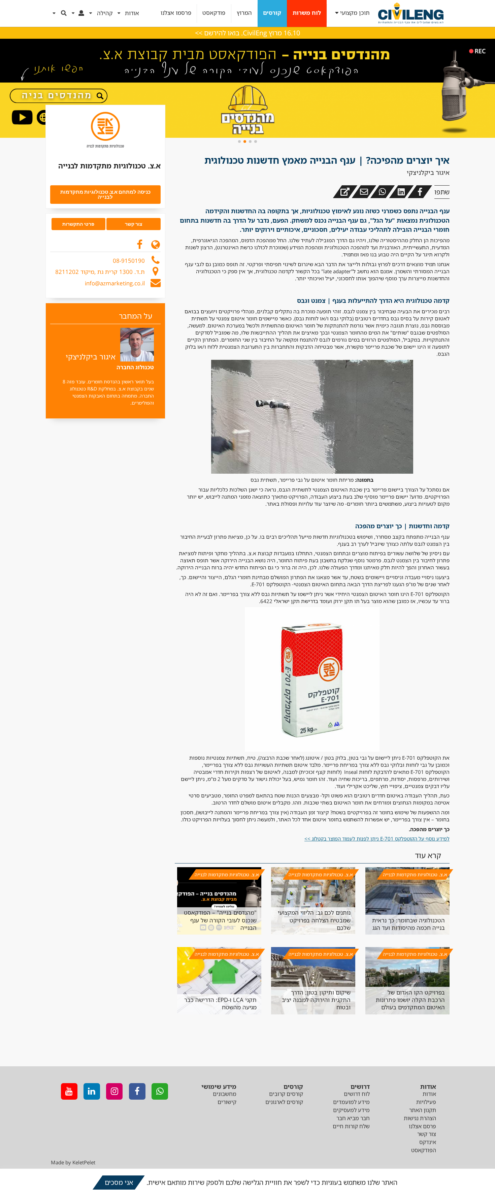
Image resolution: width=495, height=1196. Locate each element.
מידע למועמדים (351, 1102)
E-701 (377, 838)
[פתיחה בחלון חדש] (345, 191)
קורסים (272, 13)
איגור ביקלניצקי (428, 172)
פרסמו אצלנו (176, 13)
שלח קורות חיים (351, 1126)
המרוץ (244, 13)
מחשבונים (224, 1094)
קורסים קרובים (286, 1094)
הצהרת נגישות (420, 1118)
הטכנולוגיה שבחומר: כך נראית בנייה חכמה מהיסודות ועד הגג (408, 924)
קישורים (227, 1102)
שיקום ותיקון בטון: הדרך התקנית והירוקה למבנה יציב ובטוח (316, 999)
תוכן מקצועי (355, 13)
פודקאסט (213, 13)
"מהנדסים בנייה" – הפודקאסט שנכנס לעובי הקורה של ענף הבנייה (220, 920)
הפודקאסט (423, 1150)
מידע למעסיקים (351, 1110)
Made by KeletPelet (73, 1162)
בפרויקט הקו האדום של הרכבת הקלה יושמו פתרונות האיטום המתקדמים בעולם (410, 999)
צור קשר (426, 1134)
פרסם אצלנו (422, 1126)
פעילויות (426, 1102)
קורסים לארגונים (284, 1102)
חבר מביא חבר (353, 1118)
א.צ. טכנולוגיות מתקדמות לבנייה (415, 874)
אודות (429, 1094)
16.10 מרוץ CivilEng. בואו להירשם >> (247, 32)
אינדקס (427, 1142)
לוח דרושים (357, 1094)
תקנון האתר (422, 1110)
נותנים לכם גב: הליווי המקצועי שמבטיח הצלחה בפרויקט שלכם (314, 920)
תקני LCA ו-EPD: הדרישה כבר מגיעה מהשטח (220, 1003)
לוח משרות (307, 13)
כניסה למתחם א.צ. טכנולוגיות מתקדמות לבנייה (105, 194)
